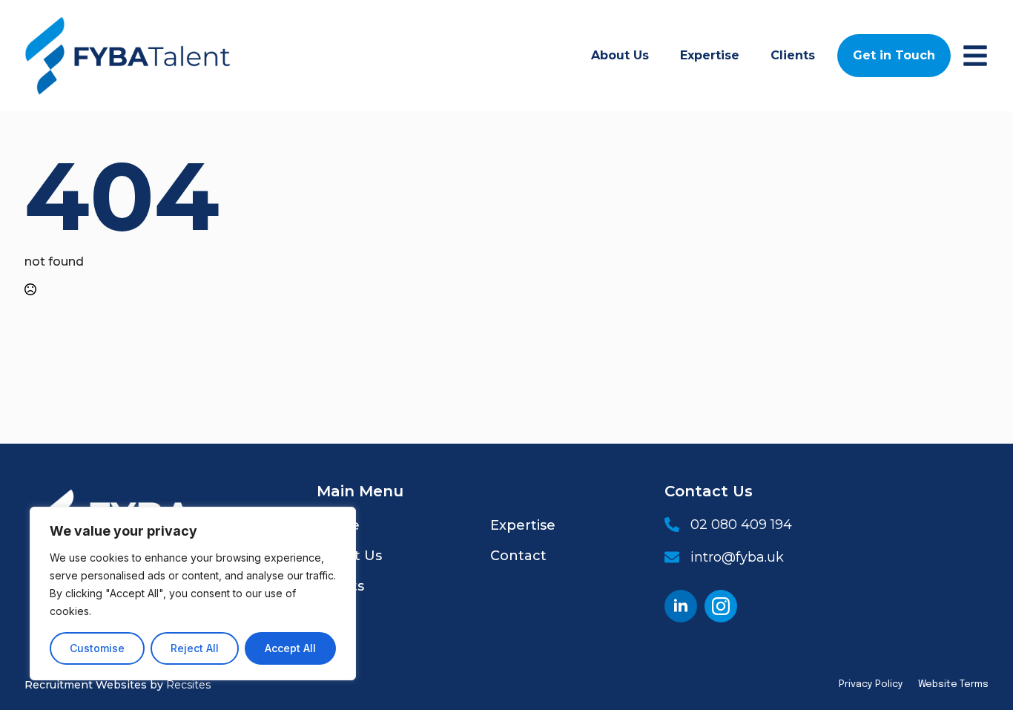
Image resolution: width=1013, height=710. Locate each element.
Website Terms (953, 684)
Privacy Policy (871, 684)
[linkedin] (680, 606)
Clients (793, 55)
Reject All (195, 648)
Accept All (290, 648)
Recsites (188, 684)
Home (338, 525)
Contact (518, 556)
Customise (97, 648)
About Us (620, 55)
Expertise (709, 55)
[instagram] (721, 606)
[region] (193, 593)
